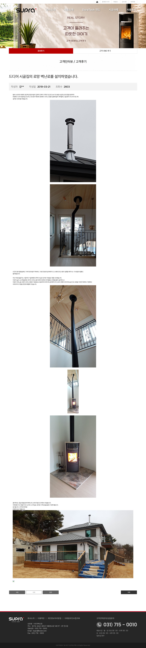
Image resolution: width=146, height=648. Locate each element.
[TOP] (138, 330)
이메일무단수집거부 (72, 618)
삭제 (34, 592)
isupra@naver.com (39, 631)
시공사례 (113, 9)
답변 (50, 592)
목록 (129, 592)
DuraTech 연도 (91, 9)
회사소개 (50, 9)
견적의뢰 (133, 2)
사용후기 (131, 9)
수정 (17, 592)
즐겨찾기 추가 (105, 2)
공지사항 (124, 2)
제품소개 (68, 9)
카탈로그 (115, 2)
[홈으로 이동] (97, 2)
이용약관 (41, 618)
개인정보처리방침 (54, 618)
